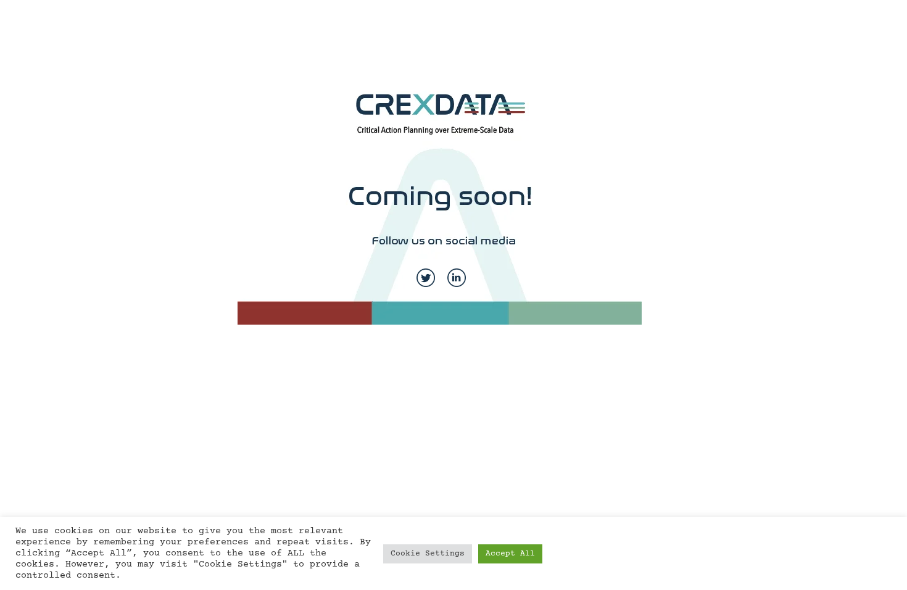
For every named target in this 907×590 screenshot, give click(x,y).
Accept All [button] (510, 553)
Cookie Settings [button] (428, 553)
